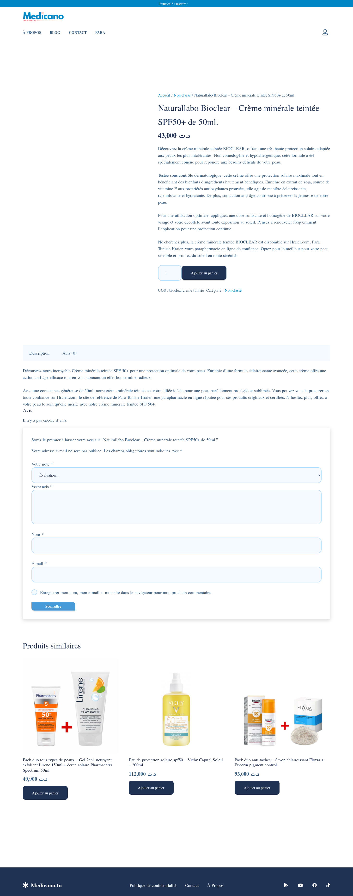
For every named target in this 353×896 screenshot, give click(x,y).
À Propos (215, 885)
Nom (37, 534)
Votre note (42, 464)
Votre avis (41, 486)
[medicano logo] (43, 17)
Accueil (164, 95)
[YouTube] (300, 885)
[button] (45, 793)
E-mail (39, 563)
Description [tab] (39, 353)
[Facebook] (314, 885)
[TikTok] (328, 885)
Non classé (182, 95)
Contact (192, 885)
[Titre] (286, 885)
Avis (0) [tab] (69, 353)
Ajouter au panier (204, 272)
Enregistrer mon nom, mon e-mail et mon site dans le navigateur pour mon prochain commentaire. (126, 592)
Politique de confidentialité (153, 885)
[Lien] (326, 32)
